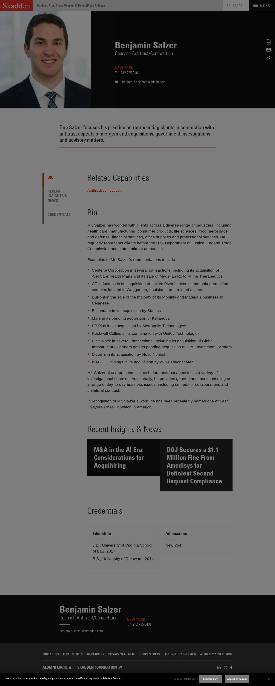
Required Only (210, 678)
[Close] (269, 679)
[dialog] (137, 679)
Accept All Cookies (237, 678)
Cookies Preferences (184, 678)
